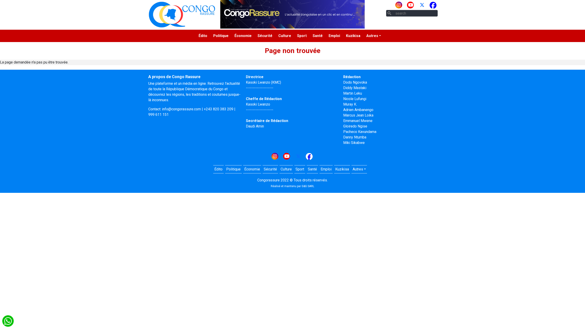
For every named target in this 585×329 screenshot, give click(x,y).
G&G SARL (308, 186)
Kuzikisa (353, 36)
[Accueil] (182, 14)
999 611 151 (158, 114)
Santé (318, 36)
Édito (203, 36)
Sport (302, 36)
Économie (243, 36)
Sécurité (265, 36)
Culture (284, 36)
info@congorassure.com (181, 109)
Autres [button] (372, 36)
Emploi (334, 36)
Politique (221, 36)
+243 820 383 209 (218, 109)
